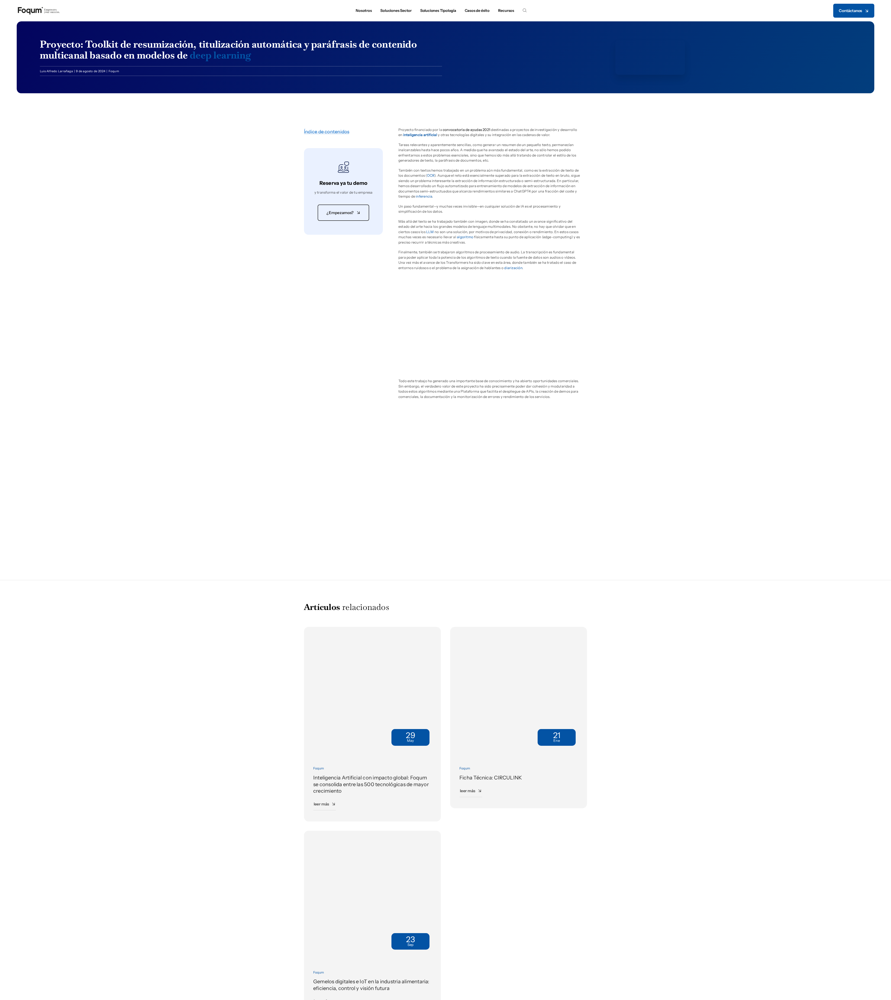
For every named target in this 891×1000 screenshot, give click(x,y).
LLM (430, 232)
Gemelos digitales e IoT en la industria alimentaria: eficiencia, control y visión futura (371, 984)
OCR (431, 175)
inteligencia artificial (420, 135)
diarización (513, 268)
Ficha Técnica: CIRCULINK (490, 778)
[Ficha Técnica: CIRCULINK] (518, 629)
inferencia (424, 196)
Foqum (114, 71)
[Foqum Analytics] (39, 8)
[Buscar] (524, 10)
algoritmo (465, 237)
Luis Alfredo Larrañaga (56, 71)
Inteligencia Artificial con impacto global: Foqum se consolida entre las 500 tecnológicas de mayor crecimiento (371, 784)
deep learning (220, 55)
